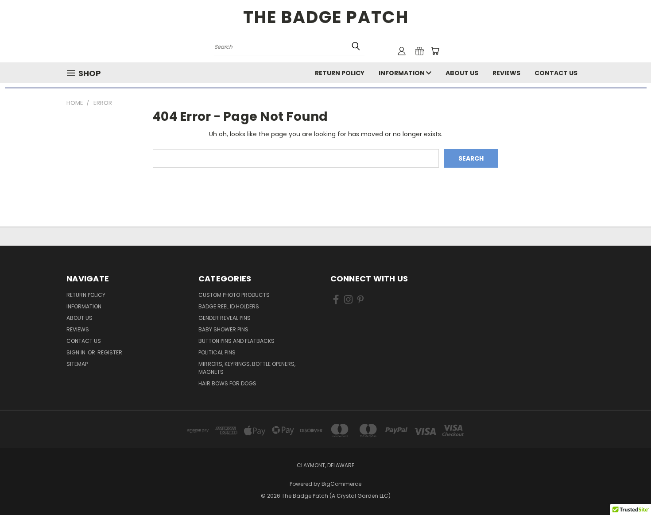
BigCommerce (341, 484)
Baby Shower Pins (223, 329)
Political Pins (217, 352)
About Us (462, 73)
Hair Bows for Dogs (227, 383)
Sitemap (77, 364)
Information (402, 73)
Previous (628, 487)
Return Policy (339, 73)
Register (109, 352)
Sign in (76, 352)
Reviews (506, 73)
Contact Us (556, 73)
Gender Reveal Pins (224, 318)
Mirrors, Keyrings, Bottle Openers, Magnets (246, 368)
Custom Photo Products (234, 295)
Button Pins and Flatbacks (236, 341)
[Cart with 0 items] (434, 50)
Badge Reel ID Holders (228, 306)
